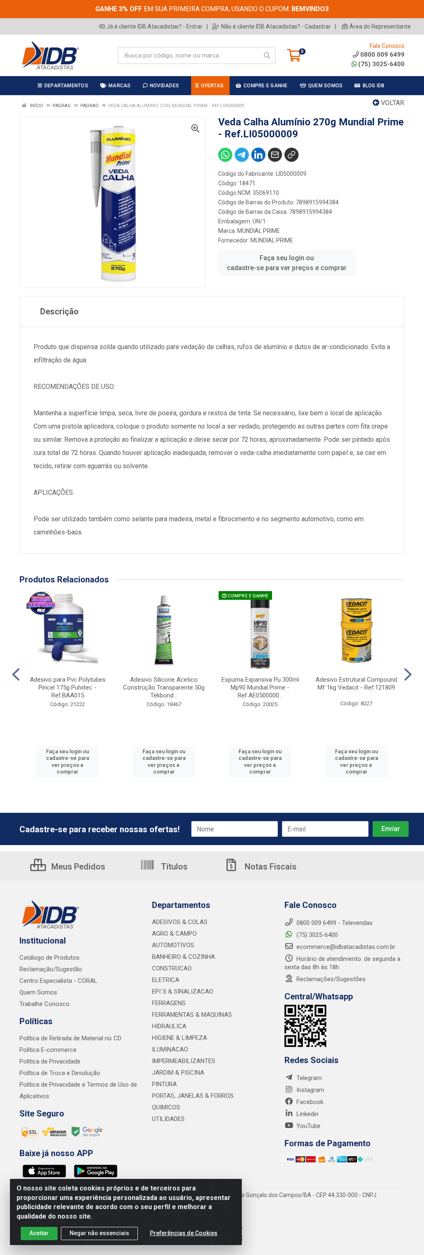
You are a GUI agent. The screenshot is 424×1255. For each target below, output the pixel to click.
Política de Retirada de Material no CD (70, 1038)
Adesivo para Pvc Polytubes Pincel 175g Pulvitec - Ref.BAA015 (68, 687)
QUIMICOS (166, 1107)
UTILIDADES (168, 1119)
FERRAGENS (169, 1003)
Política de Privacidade (49, 1061)
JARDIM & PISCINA (178, 1072)
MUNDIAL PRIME (258, 231)
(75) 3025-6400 (381, 64)
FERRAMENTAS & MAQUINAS (192, 1014)
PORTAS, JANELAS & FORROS (193, 1095)
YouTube (307, 1126)
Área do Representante (380, 26)
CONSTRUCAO (172, 968)
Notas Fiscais (269, 867)
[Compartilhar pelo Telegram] (242, 155)
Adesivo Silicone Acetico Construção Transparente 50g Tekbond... (164, 687)
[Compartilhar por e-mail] (275, 155)
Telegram (308, 1078)
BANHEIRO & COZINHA (183, 956)
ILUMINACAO (170, 1049)
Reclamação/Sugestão (50, 969)
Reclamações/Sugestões (330, 979)
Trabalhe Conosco (44, 1004)
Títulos (173, 867)
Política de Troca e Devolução (59, 1073)
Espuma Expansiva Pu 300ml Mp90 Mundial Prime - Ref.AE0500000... (260, 687)
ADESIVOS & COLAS (179, 922)
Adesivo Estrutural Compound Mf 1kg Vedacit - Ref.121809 (356, 683)
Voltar (391, 103)
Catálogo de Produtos (49, 957)
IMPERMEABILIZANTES (183, 1061)
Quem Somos (38, 992)
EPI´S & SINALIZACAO (182, 991)
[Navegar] (16, 674)
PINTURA (164, 1084)
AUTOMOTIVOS (173, 945)
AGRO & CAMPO (174, 933)
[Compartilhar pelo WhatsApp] (225, 155)
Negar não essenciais (99, 1233)
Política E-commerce (48, 1050)
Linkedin (306, 1114)
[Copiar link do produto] (291, 155)
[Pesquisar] (267, 55)
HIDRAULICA (169, 1026)
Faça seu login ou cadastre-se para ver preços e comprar (287, 263)
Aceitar (39, 1233)
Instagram (309, 1090)
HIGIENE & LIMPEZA (179, 1038)
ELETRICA (165, 980)
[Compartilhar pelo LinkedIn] (258, 155)
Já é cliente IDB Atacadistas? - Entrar (154, 26)
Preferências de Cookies (183, 1233)
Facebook (309, 1102)
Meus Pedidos (77, 867)
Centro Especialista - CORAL (58, 980)
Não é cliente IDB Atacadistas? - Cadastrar (276, 26)
